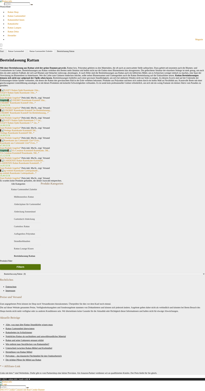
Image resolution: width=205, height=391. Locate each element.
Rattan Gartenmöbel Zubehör (41, 51)
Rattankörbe (13, 24)
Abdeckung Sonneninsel (25, 211)
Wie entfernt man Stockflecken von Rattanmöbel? (27, 344)
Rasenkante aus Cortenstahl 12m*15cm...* (19, 143)
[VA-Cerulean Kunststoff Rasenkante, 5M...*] (29, 150)
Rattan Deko (13, 31)
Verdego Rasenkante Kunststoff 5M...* (17, 133)
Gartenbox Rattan (22, 226)
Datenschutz (11, 287)
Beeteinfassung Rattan (24, 256)
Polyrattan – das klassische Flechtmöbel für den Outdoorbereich (34, 356)
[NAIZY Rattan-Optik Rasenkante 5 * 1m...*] (22, 120)
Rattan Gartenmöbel (16, 16)
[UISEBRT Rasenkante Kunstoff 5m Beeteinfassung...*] (26, 110)
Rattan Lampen (14, 28)
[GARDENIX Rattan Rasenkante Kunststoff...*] (23, 160)
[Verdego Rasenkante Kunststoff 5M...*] (19, 130)
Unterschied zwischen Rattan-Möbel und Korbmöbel (29, 348)
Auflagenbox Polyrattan (24, 234)
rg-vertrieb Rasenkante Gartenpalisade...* (18, 173)
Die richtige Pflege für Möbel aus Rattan (23, 360)
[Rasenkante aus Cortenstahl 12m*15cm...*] (21, 140)
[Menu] (1, 45)
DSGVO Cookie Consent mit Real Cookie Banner (22, 389)
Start (2, 51)
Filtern (20, 267)
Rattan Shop (13, 12)
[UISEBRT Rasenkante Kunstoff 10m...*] (27, 100)
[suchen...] (32, 4)
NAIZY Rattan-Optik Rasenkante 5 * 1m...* (19, 123)
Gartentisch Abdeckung (24, 219)
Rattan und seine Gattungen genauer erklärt (25, 340)
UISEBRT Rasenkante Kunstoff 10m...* (18, 103)
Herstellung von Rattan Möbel (19, 352)
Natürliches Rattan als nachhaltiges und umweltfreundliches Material (36, 336)
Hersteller (12, 35)
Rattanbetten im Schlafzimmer (19, 332)
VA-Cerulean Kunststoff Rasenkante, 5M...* (19, 153)
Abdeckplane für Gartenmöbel (27, 204)
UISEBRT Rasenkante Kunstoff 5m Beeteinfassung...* (24, 113)
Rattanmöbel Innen (16, 20)
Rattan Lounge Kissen (24, 248)
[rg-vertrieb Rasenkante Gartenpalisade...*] (20, 170)
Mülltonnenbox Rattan (24, 197)
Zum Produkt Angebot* (10, 98)
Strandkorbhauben (22, 241)
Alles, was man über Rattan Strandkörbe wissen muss (29, 324)
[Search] (1, 48)
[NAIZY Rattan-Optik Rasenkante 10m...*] (21, 90)
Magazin (199, 39)
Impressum (10, 290)
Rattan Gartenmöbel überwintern (20, 328)
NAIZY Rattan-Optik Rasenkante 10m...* (18, 93)
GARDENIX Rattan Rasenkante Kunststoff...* (21, 163)
